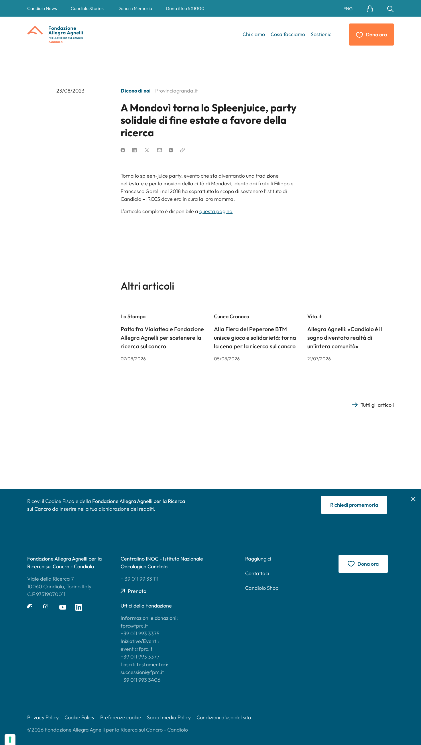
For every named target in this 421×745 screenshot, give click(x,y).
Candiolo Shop (262, 588)
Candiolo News (42, 8)
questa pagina (216, 211)
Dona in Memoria (134, 8)
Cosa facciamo (288, 34)
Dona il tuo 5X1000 (185, 8)
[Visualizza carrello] (369, 8)
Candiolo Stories (87, 8)
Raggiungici (258, 558)
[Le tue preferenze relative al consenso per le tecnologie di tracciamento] (10, 739)
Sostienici (322, 34)
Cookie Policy (79, 717)
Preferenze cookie (120, 717)
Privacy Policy (43, 717)
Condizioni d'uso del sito (223, 717)
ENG (348, 8)
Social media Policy (169, 717)
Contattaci (257, 573)
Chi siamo (254, 34)
